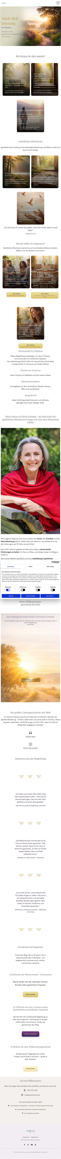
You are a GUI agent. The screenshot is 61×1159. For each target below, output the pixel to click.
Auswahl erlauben (30, 596)
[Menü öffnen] (58, 3)
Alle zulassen (49, 596)
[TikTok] (36, 1145)
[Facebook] (25, 1145)
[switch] (23, 590)
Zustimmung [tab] (10, 566)
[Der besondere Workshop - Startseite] (3, 3)
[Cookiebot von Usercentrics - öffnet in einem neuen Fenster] (52, 562)
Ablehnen (11, 596)
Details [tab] (30, 566)
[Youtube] (32, 1145)
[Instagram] (28, 1145)
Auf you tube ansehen (30, 748)
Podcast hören (30, 736)
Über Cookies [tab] (50, 566)
